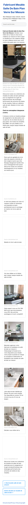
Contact (8, 503)
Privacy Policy (15, 503)
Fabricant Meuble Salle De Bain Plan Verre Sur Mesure (14, 8)
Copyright (22, 503)
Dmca (4, 503)
